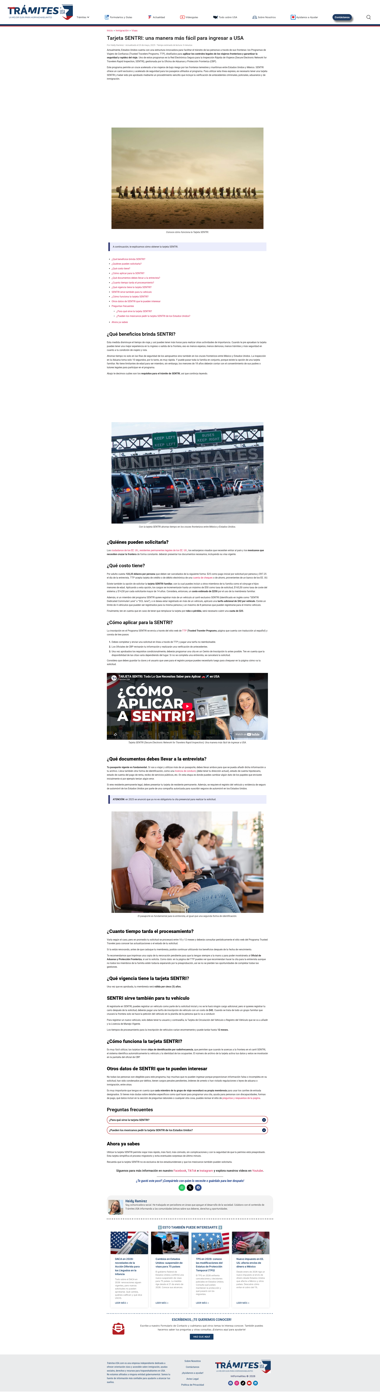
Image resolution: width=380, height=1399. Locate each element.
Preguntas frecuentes (123, 306)
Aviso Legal (192, 1378)
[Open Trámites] (88, 17)
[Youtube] (249, 1383)
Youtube (257, 1170)
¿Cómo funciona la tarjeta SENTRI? (130, 296)
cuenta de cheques (203, 577)
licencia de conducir (185, 771)
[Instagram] (236, 1383)
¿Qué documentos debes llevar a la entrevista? (136, 277)
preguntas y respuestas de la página (241, 1098)
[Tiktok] (243, 1383)
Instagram (206, 1170)
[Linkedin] (255, 1383)
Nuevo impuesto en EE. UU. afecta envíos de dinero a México (250, 1262)
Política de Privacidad (192, 1384)
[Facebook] (230, 1383)
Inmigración (122, 30)
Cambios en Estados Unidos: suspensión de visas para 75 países (169, 1262)
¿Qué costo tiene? (121, 268)
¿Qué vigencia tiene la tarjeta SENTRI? (132, 287)
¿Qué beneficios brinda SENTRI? (128, 259)
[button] (182, 1187)
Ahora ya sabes (120, 322)
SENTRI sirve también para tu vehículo (132, 292)
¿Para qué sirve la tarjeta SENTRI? (134, 311)
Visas (134, 30)
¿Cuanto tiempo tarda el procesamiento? (133, 282)
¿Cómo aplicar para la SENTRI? (128, 273)
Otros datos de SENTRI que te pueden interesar (136, 301)
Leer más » (121, 1302)
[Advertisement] (187, 104)
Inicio (110, 30)
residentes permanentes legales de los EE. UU (163, 550)
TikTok (192, 1170)
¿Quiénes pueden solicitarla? (127, 263)
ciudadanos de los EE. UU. (124, 550)
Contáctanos (192, 1367)
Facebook (180, 1170)
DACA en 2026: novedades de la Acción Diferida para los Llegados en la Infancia (127, 1266)
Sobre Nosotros (193, 1361)
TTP (184, 630)
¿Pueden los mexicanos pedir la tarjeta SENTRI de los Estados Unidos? (153, 316)
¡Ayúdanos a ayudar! (192, 1373)
